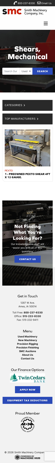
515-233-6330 (32, 316)
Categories (14, 105)
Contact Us (27, 259)
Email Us (46, 3)
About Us (27, 354)
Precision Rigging (27, 343)
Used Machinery (27, 336)
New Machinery (27, 340)
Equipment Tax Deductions (27, 400)
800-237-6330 (26, 3)
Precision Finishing (27, 347)
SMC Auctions (27, 351)
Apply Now (27, 389)
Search (42, 71)
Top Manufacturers (20, 119)
